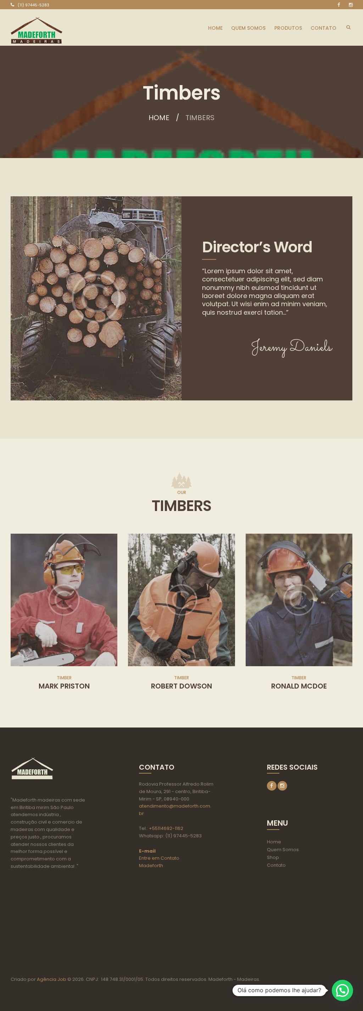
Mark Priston (64, 686)
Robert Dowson (181, 686)
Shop (273, 857)
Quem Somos (283, 849)
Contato (276, 865)
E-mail (147, 851)
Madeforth (151, 865)
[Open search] (348, 27)
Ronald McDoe (299, 686)
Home (159, 117)
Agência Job (51, 979)
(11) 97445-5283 (33, 5)
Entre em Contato (159, 858)
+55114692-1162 (166, 828)
